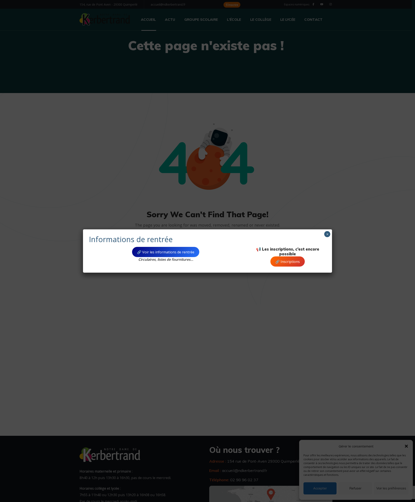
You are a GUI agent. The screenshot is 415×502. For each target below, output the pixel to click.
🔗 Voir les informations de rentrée (165, 252)
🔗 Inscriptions (287, 261)
